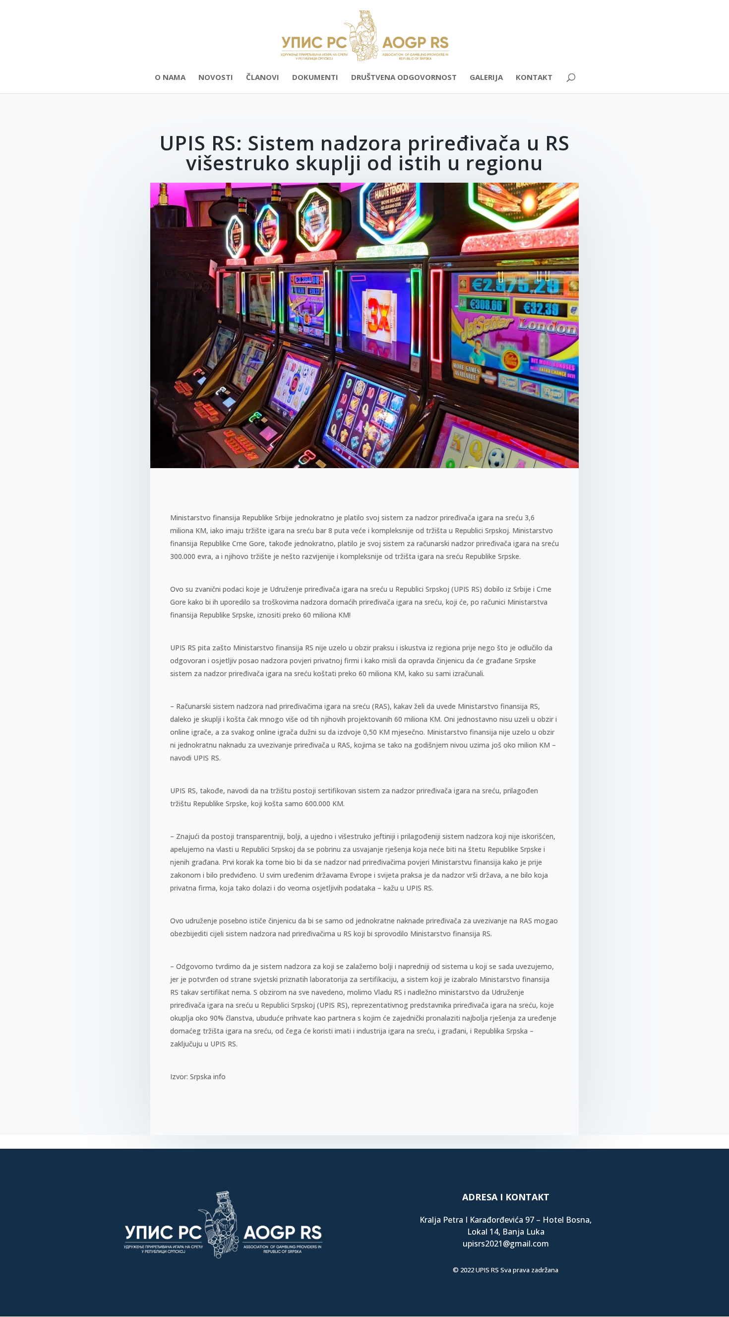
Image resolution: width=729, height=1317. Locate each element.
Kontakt (534, 77)
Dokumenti (315, 77)
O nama (170, 77)
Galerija (486, 77)
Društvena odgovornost (404, 77)
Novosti (215, 77)
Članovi (262, 77)
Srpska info (208, 1076)
